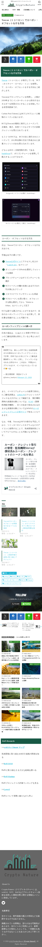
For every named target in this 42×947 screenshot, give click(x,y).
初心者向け (5, 9)
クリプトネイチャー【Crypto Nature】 (22, 941)
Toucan (30, 580)
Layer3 (7, 789)
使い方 (21, 576)
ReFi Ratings (9, 776)
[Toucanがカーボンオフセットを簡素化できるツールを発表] (10, 512)
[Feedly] (26, 604)
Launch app (11, 265)
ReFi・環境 (16, 9)
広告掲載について (29, 9)
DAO (28, 576)
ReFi (22, 580)
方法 (13, 576)
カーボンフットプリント (12, 583)
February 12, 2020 (25, 377)
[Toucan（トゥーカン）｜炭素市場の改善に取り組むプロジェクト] (10, 543)
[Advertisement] (21, 823)
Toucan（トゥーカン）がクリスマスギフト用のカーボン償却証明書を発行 (28, 525)
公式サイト (16, 261)
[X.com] (16, 604)
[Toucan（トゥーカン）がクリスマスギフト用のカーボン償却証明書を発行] (28, 512)
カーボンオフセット (10, 580)
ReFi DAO (8, 764)
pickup (6, 576)
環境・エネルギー (7, 15)
